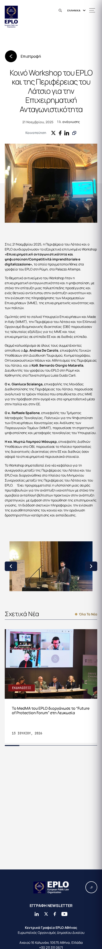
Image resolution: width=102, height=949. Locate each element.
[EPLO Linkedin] (36, 914)
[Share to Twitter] (53, 132)
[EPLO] (51, 887)
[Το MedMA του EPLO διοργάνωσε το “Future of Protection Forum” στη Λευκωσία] (51, 686)
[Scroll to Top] (91, 887)
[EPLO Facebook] (54, 914)
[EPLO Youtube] (64, 914)
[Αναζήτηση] (61, 10)
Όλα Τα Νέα (88, 614)
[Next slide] (91, 566)
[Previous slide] (11, 566)
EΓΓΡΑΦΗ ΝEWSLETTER (51, 905)
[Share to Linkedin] (66, 132)
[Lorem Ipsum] (51, 566)
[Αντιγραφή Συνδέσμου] (74, 133)
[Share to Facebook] (60, 132)
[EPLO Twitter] (46, 914)
